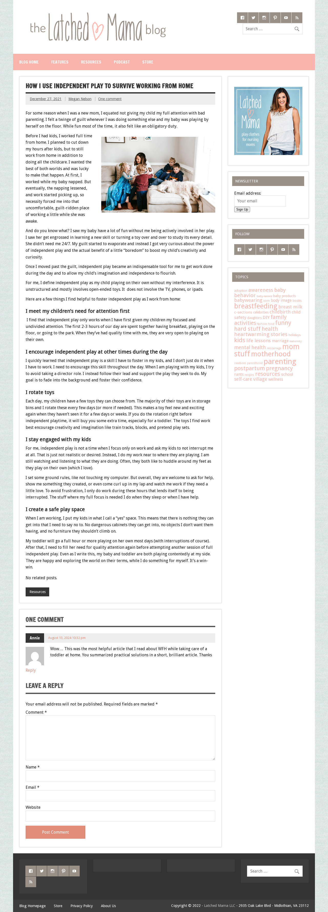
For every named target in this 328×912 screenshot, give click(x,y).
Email (32, 787)
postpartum (249, 368)
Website (33, 807)
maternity (296, 341)
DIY (266, 317)
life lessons (258, 340)
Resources (91, 62)
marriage (280, 341)
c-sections (243, 312)
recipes (249, 375)
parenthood (255, 363)
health (270, 329)
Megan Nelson (79, 99)
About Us (108, 906)
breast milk (290, 306)
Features (59, 62)
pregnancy (279, 368)
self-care (243, 379)
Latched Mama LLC (219, 906)
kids (239, 340)
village (260, 379)
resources (267, 373)
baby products (284, 296)
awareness (260, 290)
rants (239, 374)
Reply (31, 670)
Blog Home (29, 62)
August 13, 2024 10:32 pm (67, 638)
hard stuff (247, 328)
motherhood (271, 354)
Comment (36, 712)
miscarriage (274, 348)
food (271, 324)
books (297, 301)
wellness (275, 379)
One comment (109, 99)
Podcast (122, 62)
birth (266, 301)
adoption (240, 291)
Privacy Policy (81, 906)
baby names (264, 296)
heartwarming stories (261, 334)
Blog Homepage (32, 906)
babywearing (248, 300)
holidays (295, 335)
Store (147, 62)
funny (283, 322)
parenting (280, 361)
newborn (240, 363)
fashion (262, 324)
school (287, 374)
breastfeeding (255, 306)
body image (281, 300)
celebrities (261, 312)
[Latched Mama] (97, 14)
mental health (250, 347)
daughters (254, 318)
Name (33, 767)
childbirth (280, 312)
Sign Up (242, 209)
